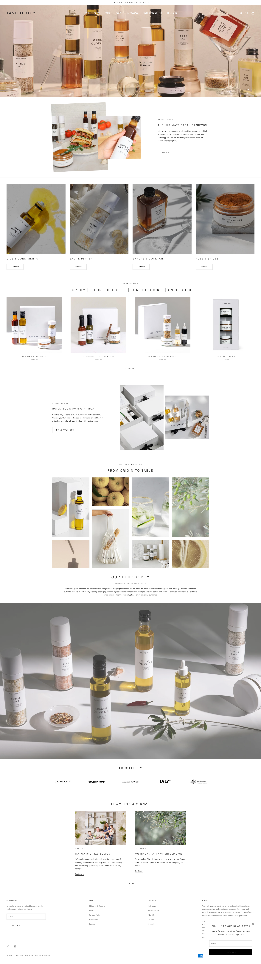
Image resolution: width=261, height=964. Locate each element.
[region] (130, 51)
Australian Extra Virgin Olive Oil (159, 854)
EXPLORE (15, 266)
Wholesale (93, 919)
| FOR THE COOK (144, 290)
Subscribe (230, 952)
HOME (86, 13)
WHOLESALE (132, 13)
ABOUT (119, 13)
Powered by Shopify (40, 956)
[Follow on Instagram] (15, 946)
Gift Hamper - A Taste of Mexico (98, 356)
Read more (79, 874)
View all (130, 368)
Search (92, 924)
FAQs (91, 910)
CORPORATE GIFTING (152, 13)
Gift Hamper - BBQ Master (34, 356)
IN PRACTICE (80, 849)
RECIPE (165, 152)
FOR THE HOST (108, 290)
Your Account (153, 910)
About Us (151, 915)
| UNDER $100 (178, 290)
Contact (151, 919)
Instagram (152, 906)
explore (78, 266)
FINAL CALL (172, 13)
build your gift (65, 430)
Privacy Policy (94, 915)
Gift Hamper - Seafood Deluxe (162, 356)
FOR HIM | (79, 290)
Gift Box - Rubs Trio (226, 356)
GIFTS (107, 13)
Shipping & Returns (97, 906)
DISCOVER (245, 58)
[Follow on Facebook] (8, 946)
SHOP (97, 13)
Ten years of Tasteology (93, 854)
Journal (150, 924)
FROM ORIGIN (140, 849)
